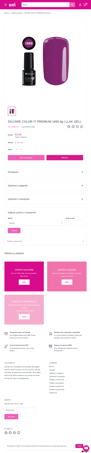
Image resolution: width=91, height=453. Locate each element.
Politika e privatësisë (56, 383)
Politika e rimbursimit (14, 241)
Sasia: (10, 149)
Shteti (10, 218)
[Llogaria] (80, 4)
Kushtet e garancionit (56, 389)
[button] (86, 451)
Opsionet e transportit (57, 376)
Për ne (51, 367)
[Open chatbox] (86, 448)
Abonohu (11, 417)
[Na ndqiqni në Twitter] (10, 432)
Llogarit (14, 230)
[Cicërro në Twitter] (77, 126)
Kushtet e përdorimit (56, 386)
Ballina (6, 13)
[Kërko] (72, 4)
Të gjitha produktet (16, 13)
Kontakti (52, 370)
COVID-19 (53, 393)
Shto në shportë (26, 158)
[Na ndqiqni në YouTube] (18, 432)
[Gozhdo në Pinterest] (73, 126)
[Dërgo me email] (81, 126)
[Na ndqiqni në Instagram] (14, 432)
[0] (84, 4)
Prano (79, 446)
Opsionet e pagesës (56, 373)
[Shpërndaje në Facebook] (68, 126)
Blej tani (65, 158)
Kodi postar (70, 218)
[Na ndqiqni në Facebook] (6, 432)
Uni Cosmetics (13, 127)
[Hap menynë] (5, 5)
